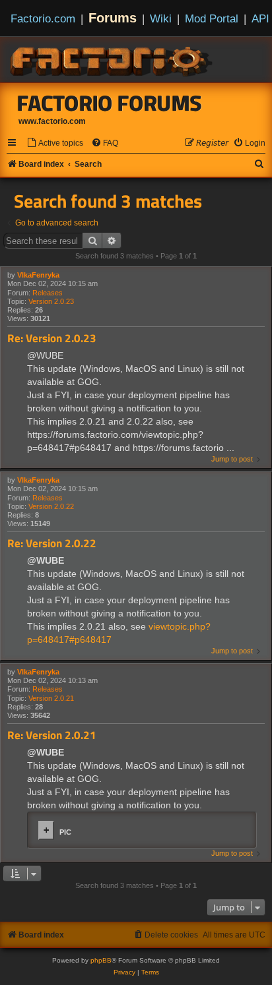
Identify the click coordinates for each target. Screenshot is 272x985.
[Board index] (112, 59)
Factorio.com (43, 18)
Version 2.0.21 (51, 698)
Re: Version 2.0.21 (51, 735)
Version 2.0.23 (51, 301)
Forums (112, 18)
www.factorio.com (52, 121)
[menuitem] (54, 143)
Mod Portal (211, 18)
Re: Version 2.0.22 (51, 544)
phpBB (101, 960)
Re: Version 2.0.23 (51, 338)
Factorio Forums (109, 102)
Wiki (161, 18)
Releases (47, 293)
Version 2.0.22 (51, 506)
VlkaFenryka (38, 275)
